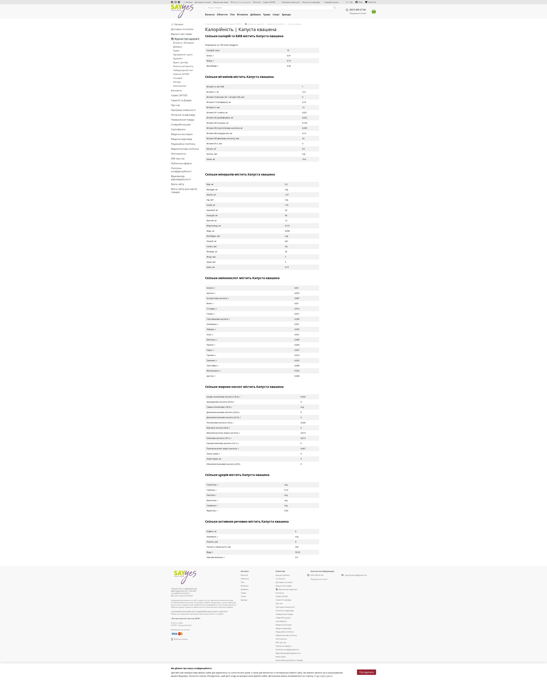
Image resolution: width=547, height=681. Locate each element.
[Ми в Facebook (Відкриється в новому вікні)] (172, 2)
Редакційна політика (183, 143)
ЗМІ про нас (178, 158)
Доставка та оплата (203, 2)
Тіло (232, 14)
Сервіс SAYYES (269, 2)
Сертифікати (178, 129)
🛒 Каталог (188, 2)
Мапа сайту (177, 184)
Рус (347, 2)
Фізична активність (183, 66)
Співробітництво (331, 2)
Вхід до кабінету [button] (283, 575)
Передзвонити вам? (358, 13)
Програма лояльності (291, 2)
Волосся (210, 14)
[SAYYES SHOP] (185, 577)
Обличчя (222, 14)
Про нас (175, 105)
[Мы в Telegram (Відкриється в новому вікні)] (179, 2)
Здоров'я (177, 58)
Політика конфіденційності (181, 170)
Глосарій (177, 78)
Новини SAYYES (181, 74)
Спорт (276, 14)
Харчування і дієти (183, 54)
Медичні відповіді (181, 139)
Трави (266, 14)
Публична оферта (181, 163)
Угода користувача (323, 676)
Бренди (286, 14)
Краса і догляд (180, 62)
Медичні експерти (182, 134)
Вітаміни (242, 14)
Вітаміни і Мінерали (183, 42)
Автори (177, 81)
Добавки (255, 14)
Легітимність (178, 153)
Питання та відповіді (311, 2)
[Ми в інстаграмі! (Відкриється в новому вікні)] (175, 2)
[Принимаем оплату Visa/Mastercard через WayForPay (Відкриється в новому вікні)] (177, 633)
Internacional (179, 85)
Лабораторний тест (183, 70)
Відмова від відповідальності (181, 177)
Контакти (257, 2)
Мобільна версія (181, 639)
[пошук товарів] (334, 7)
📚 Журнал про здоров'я (241, 2)
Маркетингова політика (185, 148)
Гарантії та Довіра (181, 100)
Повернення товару (182, 119)
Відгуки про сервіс (220, 2)
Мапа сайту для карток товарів (184, 190)
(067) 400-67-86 (358, 9)
